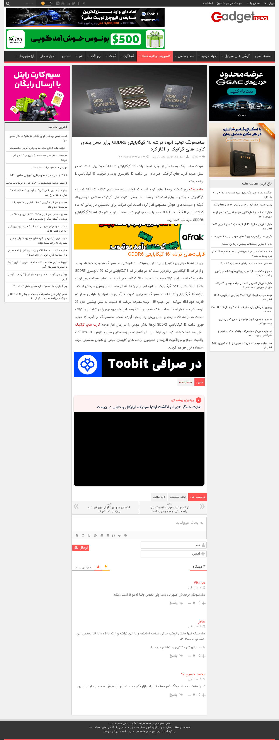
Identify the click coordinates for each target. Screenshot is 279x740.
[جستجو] (8, 3)
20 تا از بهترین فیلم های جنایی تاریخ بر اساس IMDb (38, 175)
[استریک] (95, 535)
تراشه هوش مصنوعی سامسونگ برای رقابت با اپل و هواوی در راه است (169, 507)
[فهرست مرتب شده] (101, 535)
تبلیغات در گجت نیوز (230, 3)
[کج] (83, 535)
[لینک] (126, 535)
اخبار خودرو (209, 56)
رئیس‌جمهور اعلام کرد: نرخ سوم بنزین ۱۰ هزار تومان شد (243, 205)
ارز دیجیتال (26, 56)
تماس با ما (253, 3)
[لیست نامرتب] (107, 535)
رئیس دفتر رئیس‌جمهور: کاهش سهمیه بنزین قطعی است (241, 236)
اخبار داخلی (48, 56)
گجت (112, 56)
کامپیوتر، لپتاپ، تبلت (155, 56)
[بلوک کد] (120, 535)
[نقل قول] (114, 535)
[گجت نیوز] (239, 24)
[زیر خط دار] (89, 535)
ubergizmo (185, 382)
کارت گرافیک (159, 497)
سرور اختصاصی (142, 731)
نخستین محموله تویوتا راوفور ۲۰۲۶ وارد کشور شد (245, 264)
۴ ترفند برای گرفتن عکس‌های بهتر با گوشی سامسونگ (38, 148)
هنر (81, 56)
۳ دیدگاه (196, 157)
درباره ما (269, 3)
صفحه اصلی (263, 56)
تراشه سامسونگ (178, 497)
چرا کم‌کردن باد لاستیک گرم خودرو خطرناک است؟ (40, 287)
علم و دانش (186, 56)
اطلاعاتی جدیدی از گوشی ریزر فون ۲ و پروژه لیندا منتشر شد (109, 507)
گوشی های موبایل (237, 56)
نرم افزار (96, 56)
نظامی (66, 56)
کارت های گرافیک (87, 324)
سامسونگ (196, 189)
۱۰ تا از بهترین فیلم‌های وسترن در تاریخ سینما (247, 244)
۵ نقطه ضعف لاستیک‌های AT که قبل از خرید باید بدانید (36, 183)
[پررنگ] (77, 535)
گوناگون (128, 56)
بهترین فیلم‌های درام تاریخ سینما (49, 168)
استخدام (208, 3)
